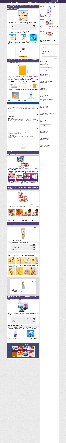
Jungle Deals (10, 0)
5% (32, 25)
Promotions (24, 2)
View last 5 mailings (11, 116)
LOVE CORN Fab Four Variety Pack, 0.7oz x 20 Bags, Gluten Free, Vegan (49, 26)
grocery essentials (30, 344)
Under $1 (57, 2)
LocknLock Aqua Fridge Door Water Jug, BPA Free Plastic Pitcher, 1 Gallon (26, 76)
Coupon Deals (30, 2)
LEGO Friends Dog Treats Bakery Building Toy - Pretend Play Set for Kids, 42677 (27, 168)
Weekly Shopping (38, 2)
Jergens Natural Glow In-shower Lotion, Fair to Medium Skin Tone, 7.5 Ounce (23, 289)
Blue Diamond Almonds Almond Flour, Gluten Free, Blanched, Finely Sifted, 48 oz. (20, 23)
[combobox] (53, 1)
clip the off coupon (19, 291)
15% (33, 25)
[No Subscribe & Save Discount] (30, 25)
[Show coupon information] (34, 227)
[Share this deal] (35, 10)
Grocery (51, 2)
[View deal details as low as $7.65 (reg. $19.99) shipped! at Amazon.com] (49, 10)
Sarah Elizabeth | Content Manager (14, 8)
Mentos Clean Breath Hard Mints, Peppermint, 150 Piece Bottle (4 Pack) (23, 313)
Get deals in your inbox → (23, 56)
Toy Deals (45, 2)
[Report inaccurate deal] (37, 10)
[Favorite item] (38, 10)
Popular (18, 2)
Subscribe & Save (11, 2)
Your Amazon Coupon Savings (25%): (16, 247)
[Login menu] (58, 1)
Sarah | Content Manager (16, 62)
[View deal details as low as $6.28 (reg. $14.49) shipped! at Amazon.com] (23, 285)
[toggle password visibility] (56, 56)
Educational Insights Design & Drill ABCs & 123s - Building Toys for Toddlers (26, 204)
